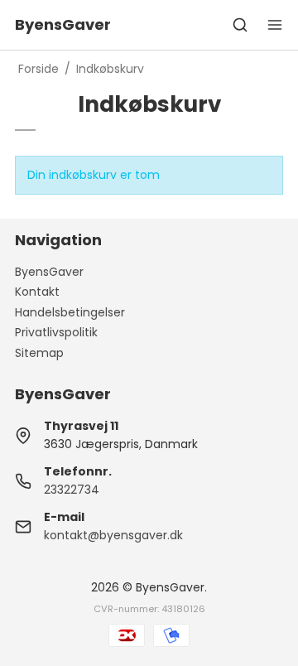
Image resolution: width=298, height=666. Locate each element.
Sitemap (39, 353)
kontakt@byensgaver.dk (113, 535)
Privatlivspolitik (56, 332)
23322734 (71, 489)
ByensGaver (49, 271)
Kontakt (37, 291)
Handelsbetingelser (70, 312)
